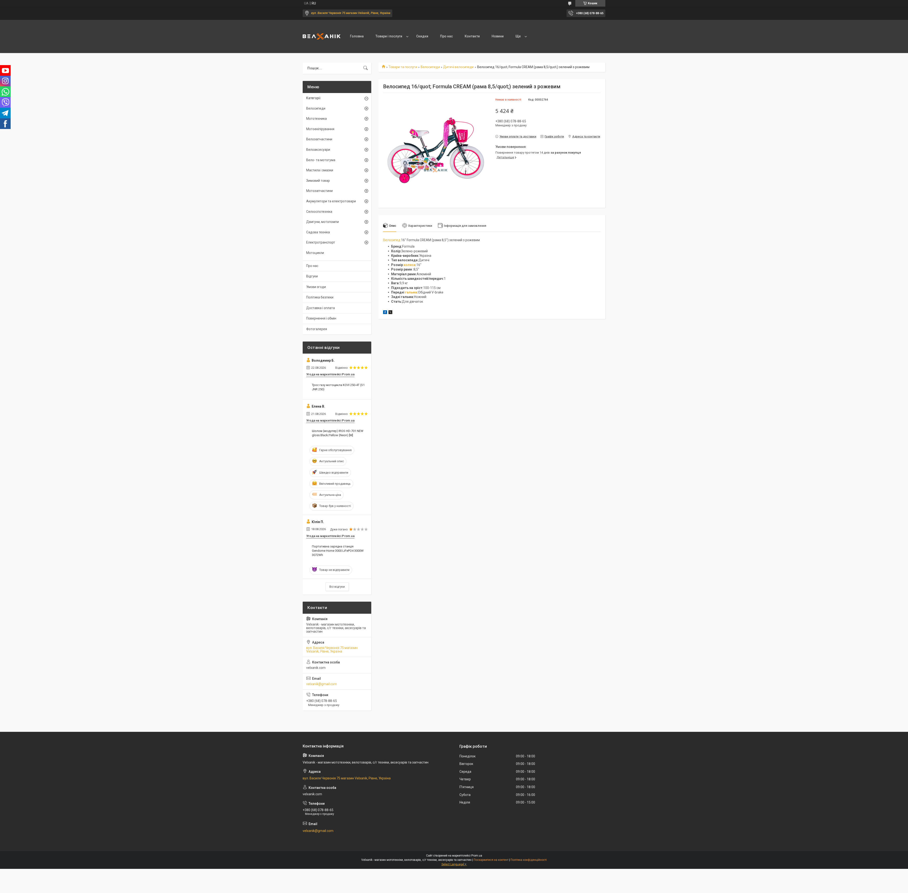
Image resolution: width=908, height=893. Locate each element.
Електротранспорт (320, 242)
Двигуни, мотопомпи (322, 222)
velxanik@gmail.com (321, 684)
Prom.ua (476, 855)
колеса (409, 265)
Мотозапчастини (319, 191)
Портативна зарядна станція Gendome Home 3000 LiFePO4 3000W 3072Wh (338, 551)
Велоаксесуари (318, 149)
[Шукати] (365, 68)
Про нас (446, 36)
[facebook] (385, 313)
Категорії (313, 98)
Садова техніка (318, 232)
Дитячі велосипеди (458, 67)
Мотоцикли (315, 253)
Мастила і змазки (319, 170)
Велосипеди (430, 67)
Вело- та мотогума (320, 160)
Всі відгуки (337, 586)
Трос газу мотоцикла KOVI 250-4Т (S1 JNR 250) (338, 387)
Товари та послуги (403, 67)
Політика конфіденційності (529, 860)
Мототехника (316, 118)
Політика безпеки (319, 297)
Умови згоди (316, 287)
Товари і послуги (388, 36)
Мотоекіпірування (320, 129)
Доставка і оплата (320, 308)
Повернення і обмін (321, 318)
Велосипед (391, 240)
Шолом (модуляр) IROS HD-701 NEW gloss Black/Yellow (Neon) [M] (337, 433)
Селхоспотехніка (319, 211)
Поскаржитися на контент (491, 860)
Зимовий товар (318, 180)
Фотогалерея (316, 329)
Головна (357, 36)
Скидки (422, 36)
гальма (411, 292)
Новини (498, 36)
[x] (390, 313)
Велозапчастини (319, 139)
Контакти (472, 36)
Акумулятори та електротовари (331, 201)
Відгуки (312, 276)
